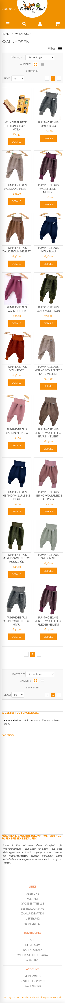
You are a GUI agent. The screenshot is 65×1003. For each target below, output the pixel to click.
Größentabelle (32, 903)
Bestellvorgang (32, 908)
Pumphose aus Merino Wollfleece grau (17, 621)
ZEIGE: (7, 78)
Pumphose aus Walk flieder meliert (48, 189)
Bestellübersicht (32, 981)
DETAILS (16, 141)
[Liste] (42, 64)
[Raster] (35, 64)
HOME (5, 33)
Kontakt (32, 898)
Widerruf (32, 959)
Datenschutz (32, 949)
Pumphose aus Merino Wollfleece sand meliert (48, 370)
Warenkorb (33, 986)
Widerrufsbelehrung (32, 954)
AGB (32, 939)
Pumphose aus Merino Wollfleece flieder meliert (48, 621)
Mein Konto (33, 976)
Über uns (32, 893)
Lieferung (32, 918)
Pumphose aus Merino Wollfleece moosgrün (17, 558)
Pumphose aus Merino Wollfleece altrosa (48, 496)
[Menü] (7, 25)
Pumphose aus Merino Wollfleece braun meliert (48, 433)
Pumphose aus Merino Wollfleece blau (17, 496)
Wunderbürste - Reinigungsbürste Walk (16, 126)
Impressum (32, 944)
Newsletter (32, 923)
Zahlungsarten (32, 913)
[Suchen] (24, 24)
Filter (51, 48)
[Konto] (40, 23)
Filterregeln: (18, 57)
